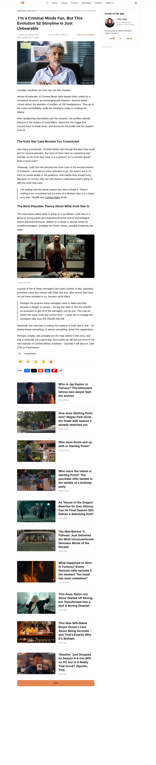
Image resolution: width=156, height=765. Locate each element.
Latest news (31, 11)
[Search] (136, 3)
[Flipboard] (54, 370)
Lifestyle (64, 3)
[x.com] (34, 370)
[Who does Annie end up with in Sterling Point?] (55, 451)
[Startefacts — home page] (22, 3)
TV (47, 3)
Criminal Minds (30, 354)
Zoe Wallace (89, 35)
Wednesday (86, 3)
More (56, 683)
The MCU (98, 3)
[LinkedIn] (47, 370)
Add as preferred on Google (28, 37)
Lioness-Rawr (52, 197)
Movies (55, 3)
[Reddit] (41, 370)
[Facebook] (27, 370)
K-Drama (74, 3)
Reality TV (110, 3)
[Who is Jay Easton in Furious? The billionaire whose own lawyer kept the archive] (55, 393)
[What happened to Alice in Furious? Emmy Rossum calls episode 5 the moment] (55, 572)
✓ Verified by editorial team (28, 35)
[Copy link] (61, 370)
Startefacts (21, 11)
